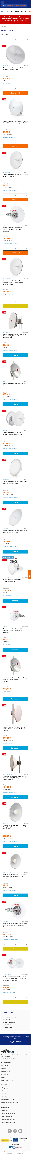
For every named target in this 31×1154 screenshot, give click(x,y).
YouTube (17, 1137)
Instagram (10, 1137)
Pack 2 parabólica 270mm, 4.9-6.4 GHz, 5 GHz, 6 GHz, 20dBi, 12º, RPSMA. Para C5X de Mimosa (15, 876)
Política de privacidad (11, 1152)
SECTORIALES (8, 1020)
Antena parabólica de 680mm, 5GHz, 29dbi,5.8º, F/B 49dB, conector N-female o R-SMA (15, 728)
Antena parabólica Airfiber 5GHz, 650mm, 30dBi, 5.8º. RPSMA (15, 175)
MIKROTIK (25, 381)
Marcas (4, 1077)
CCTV (4, 1068)
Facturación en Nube (8, 1119)
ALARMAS (5, 1065)
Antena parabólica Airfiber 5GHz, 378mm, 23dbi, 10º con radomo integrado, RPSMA (15, 122)
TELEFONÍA (5, 1074)
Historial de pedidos (8, 1113)
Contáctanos (6, 1125)
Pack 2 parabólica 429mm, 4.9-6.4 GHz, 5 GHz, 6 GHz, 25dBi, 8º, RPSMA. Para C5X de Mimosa (15, 827)
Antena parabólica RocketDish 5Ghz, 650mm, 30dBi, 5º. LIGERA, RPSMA (14, 433)
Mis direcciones (7, 1116)
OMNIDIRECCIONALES (10, 1017)
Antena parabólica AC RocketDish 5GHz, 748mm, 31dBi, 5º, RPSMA (15, 482)
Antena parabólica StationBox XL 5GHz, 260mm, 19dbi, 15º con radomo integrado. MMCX (14, 335)
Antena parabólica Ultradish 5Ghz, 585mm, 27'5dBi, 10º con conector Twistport (13, 229)
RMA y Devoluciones (8, 1122)
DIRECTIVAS (8, 1025)
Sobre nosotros (7, 1091)
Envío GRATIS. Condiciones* (10, 84)
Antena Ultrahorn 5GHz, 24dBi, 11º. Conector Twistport (13, 580)
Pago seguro (6, 1088)
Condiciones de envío (9, 1094)
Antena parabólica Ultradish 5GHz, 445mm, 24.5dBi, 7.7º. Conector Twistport (13, 630)
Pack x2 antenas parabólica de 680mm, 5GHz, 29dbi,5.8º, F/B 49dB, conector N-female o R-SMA (15, 777)
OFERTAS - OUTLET (8, 1080)
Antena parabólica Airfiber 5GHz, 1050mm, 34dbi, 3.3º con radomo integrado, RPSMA (13, 282)
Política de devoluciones (10, 1103)
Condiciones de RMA (8, 1100)
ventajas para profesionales (17, 5)
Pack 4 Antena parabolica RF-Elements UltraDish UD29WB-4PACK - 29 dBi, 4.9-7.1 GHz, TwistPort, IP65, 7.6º (15, 978)
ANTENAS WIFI (8, 1013)
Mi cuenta (5, 1110)
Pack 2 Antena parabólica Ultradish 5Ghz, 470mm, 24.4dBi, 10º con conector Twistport (15, 925)
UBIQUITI (26, 66)
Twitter (3, 1137)
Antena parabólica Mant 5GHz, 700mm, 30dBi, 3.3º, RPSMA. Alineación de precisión (15, 679)
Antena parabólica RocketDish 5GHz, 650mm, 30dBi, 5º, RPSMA (14, 68)
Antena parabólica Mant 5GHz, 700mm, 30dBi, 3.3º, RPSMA (15, 384)
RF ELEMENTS (25, 225)
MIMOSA (26, 823)
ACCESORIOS (8, 1027)
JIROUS (26, 725)
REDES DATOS (6, 1071)
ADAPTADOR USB (9, 1022)
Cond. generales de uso (9, 1097)
